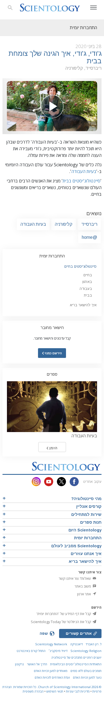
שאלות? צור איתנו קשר (75, 578)
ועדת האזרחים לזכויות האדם (52, 677)
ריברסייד (89, 224)
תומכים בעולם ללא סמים (86, 671)
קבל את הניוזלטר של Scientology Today (61, 621)
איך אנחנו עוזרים (86, 553)
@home (89, 237)
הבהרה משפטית (33, 691)
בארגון (87, 282)
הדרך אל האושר (37, 664)
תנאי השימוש (54, 691)
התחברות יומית (52, 256)
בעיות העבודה (83, 171)
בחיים (87, 275)
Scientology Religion (86, 651)
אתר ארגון (84, 593)
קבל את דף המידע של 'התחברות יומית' (64, 613)
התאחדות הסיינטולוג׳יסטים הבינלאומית (76, 664)
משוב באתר (83, 586)
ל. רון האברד (94, 644)
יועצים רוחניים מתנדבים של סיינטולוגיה (76, 657)
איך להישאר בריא (83, 305)
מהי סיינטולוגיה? (86, 498)
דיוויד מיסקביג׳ (58, 651)
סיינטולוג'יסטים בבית (81, 181)
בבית (88, 295)
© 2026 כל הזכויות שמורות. (57, 687)
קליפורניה (63, 224)
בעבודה (86, 289)
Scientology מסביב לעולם (76, 546)
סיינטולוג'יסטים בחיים (80, 266)
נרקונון (19, 664)
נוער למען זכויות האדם (87, 677)
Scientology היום (85, 530)
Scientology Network (51, 644)
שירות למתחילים (86, 514)
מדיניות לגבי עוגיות (78, 691)
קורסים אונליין (89, 506)
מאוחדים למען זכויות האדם (50, 671)
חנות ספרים (91, 522)
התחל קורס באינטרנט (31, 651)
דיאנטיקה (76, 644)
